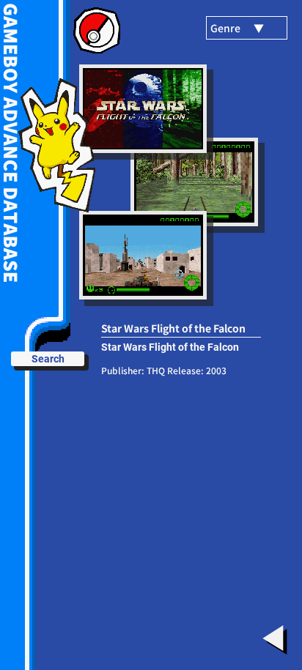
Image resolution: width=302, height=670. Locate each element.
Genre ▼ (237, 28)
